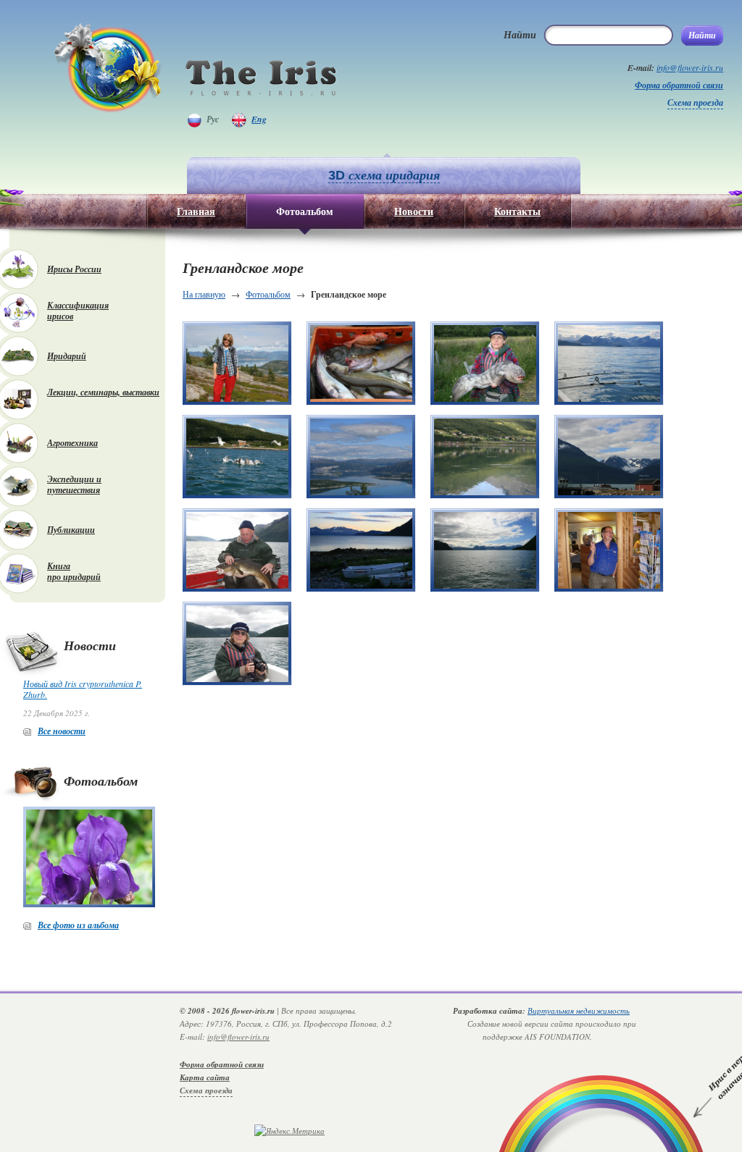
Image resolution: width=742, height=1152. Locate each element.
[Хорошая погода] (237, 363)
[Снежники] (609, 457)
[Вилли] (609, 550)
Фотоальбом (268, 294)
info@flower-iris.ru (689, 67)
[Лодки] (361, 550)
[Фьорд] (485, 550)
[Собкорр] (237, 643)
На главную (204, 294)
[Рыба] (361, 363)
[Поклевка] (609, 363)
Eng (259, 119)
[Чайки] (237, 457)
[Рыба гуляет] (485, 457)
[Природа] (361, 457)
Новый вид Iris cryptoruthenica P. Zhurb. (82, 689)
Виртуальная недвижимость (579, 1010)
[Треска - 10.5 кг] (237, 550)
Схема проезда (695, 102)
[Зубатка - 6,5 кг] (485, 363)
